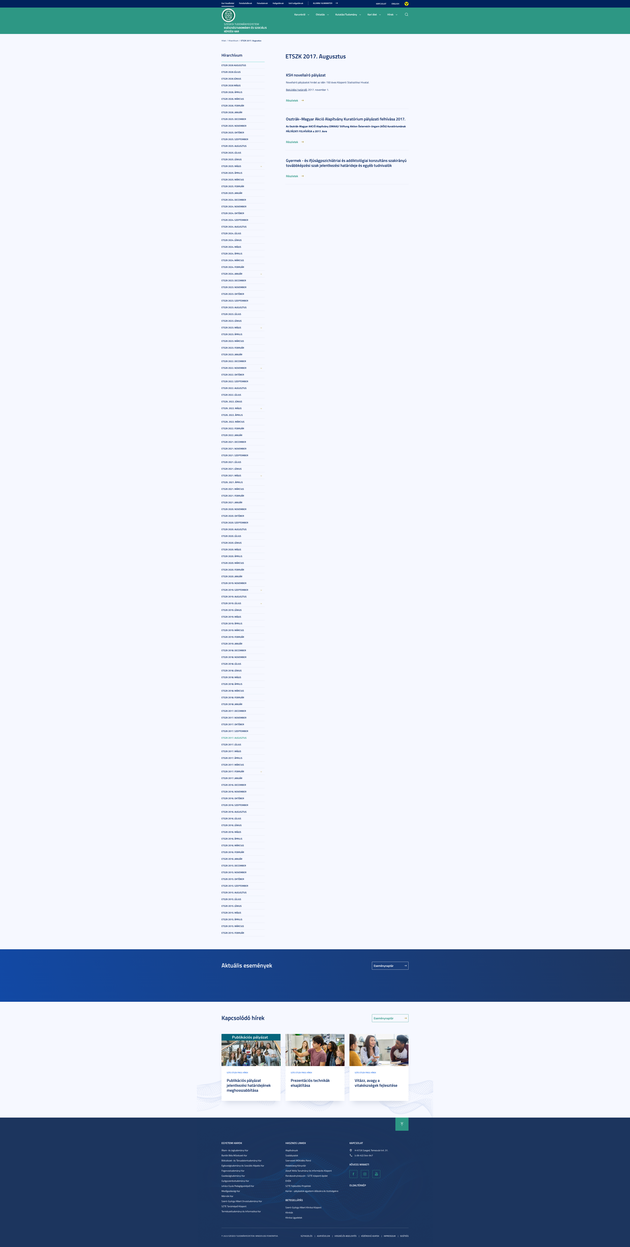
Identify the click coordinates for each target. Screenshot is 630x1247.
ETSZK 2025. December (233, 119)
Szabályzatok (291, 1155)
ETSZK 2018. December (233, 650)
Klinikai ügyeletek (293, 1217)
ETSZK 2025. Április (231, 172)
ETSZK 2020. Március (232, 562)
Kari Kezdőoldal (227, 3)
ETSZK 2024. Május (231, 246)
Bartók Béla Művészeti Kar (234, 1155)
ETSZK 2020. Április (231, 556)
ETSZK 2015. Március (232, 926)
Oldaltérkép (357, 1185)
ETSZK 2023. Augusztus (234, 307)
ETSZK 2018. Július (231, 663)
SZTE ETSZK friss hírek (237, 1072)
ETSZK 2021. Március (232, 488)
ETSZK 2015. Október (232, 879)
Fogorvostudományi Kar (232, 1170)
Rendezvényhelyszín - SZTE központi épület (306, 1175)
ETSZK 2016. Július (231, 818)
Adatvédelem (323, 1236)
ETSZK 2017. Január (231, 778)
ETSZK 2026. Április (231, 92)
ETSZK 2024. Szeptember (234, 219)
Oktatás (320, 14)
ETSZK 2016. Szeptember (234, 805)
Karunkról (299, 14)
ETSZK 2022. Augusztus (234, 388)
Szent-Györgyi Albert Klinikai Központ (303, 1207)
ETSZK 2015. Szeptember (234, 885)
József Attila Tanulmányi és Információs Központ (308, 1170)
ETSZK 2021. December (233, 441)
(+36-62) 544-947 (364, 1155)
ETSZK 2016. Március (232, 845)
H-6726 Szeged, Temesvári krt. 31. (371, 1150)
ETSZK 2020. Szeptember (234, 522)
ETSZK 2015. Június (231, 905)
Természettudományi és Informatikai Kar (241, 1211)
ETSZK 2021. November (233, 448)
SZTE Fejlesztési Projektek (298, 1185)
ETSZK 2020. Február (232, 569)
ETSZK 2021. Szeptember (234, 455)
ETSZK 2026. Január (231, 112)
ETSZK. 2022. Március (232, 421)
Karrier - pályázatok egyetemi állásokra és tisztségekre (311, 1191)
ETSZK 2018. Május (231, 677)
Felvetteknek (262, 3)
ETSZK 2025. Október (232, 132)
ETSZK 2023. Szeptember (234, 300)
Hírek (390, 14)
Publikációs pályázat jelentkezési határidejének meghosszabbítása (249, 1085)
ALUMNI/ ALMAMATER (322, 3)
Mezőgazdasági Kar (230, 1191)
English (395, 3)
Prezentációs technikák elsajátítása (310, 1083)
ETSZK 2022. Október (232, 374)
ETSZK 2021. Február (232, 495)
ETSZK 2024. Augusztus (234, 226)
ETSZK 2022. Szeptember (234, 381)
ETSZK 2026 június (231, 78)
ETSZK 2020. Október (232, 515)
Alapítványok (291, 1150)
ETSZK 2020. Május (231, 549)
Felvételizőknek (245, 3)
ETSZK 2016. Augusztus (234, 811)
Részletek (292, 100)
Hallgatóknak (278, 3)
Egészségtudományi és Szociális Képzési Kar (242, 1165)
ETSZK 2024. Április (231, 253)
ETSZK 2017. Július (231, 744)
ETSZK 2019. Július (231, 603)
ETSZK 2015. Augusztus (234, 892)
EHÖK (288, 1180)
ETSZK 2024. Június (231, 240)
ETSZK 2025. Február (232, 186)
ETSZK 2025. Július (231, 152)
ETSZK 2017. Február (232, 771)
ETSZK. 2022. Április (232, 414)
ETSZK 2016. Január (231, 858)
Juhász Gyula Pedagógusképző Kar (237, 1185)
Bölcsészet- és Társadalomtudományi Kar (241, 1160)
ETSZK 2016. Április (231, 838)
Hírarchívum (233, 40)
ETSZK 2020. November (233, 509)
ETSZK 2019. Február (232, 636)
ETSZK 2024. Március (232, 260)
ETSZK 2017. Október (232, 724)
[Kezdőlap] (228, 15)
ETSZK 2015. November (233, 872)
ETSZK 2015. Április (231, 919)
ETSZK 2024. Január (231, 273)
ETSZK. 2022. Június (231, 401)
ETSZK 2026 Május (231, 85)
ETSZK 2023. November (233, 287)
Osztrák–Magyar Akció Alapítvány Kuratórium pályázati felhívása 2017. (345, 118)
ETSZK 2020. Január (231, 576)
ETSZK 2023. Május (231, 327)
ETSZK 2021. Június (231, 468)
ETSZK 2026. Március (232, 98)
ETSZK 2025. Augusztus (234, 145)
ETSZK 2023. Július (231, 314)
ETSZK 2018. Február (232, 697)
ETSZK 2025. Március (232, 179)
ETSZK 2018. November (233, 657)
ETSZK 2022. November (233, 367)
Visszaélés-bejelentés (346, 1236)
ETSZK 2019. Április (231, 623)
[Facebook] (353, 1174)
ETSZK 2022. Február (232, 428)
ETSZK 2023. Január (231, 354)
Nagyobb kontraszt (407, 4)
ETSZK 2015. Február (232, 932)
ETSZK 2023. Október (232, 293)
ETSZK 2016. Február (232, 852)
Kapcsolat (381, 3)
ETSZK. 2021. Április (232, 482)
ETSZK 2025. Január (231, 193)
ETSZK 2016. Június (231, 825)
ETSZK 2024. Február (232, 267)
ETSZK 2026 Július (231, 71)
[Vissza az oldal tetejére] (402, 1124)
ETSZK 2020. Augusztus (234, 529)
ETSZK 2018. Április (231, 684)
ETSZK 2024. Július (231, 233)
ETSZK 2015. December (233, 865)
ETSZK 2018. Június (231, 670)
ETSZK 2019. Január (231, 643)
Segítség (404, 1236)
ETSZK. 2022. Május (231, 408)
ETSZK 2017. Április (231, 757)
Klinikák (289, 1212)
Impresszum (390, 1236)
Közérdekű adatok (370, 1236)
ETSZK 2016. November (233, 791)
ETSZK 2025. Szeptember (234, 139)
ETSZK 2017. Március (232, 764)
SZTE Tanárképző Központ (233, 1206)
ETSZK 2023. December (233, 280)
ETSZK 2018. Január (231, 704)
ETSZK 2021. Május (231, 475)
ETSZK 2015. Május (231, 912)
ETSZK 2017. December (233, 710)
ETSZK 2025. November (233, 125)
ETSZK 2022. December (233, 361)
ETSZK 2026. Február (232, 105)
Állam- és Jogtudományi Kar (234, 1150)
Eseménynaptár (384, 966)
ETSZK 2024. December (233, 199)
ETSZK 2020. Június (231, 542)
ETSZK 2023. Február (232, 347)
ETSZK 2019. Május (231, 616)
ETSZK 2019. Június (231, 610)
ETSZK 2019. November (233, 583)
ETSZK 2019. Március (232, 630)
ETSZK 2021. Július (231, 462)
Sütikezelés (306, 1236)
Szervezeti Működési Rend (298, 1160)
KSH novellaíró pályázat (306, 75)
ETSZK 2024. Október (232, 213)
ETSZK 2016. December (233, 784)
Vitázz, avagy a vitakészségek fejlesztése (376, 1083)
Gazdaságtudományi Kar (233, 1175)
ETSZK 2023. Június (231, 320)
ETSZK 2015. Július (231, 899)
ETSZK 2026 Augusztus (233, 65)
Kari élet (372, 14)
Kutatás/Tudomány (346, 14)
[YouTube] (376, 1174)
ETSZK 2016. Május (231, 831)
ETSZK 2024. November (233, 206)
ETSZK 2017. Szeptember (234, 731)
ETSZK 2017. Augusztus (251, 40)
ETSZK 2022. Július (231, 394)
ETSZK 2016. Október (232, 798)
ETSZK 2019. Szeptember (234, 589)
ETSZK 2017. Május (231, 751)
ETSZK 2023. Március (232, 341)
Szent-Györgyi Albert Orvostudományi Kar (241, 1201)
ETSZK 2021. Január (231, 502)
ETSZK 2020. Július (231, 536)
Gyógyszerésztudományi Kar (235, 1180)
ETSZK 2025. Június (231, 159)
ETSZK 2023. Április (231, 334)
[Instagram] (365, 1174)
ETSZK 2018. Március (232, 690)
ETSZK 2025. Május (231, 166)
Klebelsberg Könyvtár (295, 1165)
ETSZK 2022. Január (231, 435)
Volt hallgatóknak (296, 3)
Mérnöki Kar (227, 1196)
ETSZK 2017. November (233, 717)
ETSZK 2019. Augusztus (234, 596)
